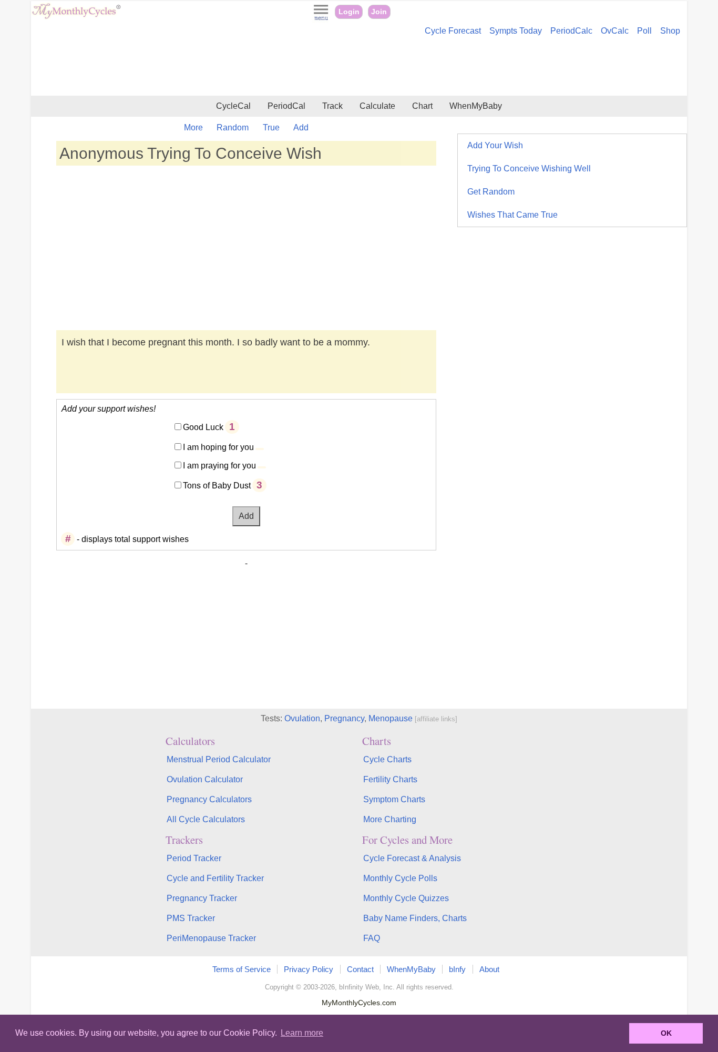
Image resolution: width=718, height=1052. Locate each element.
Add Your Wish (495, 145)
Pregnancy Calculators (209, 799)
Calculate (377, 105)
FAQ (371, 938)
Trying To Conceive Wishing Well (529, 168)
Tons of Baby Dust (217, 485)
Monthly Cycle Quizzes (406, 898)
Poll (644, 30)
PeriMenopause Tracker (211, 938)
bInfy (457, 969)
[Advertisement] (359, 67)
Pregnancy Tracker (202, 898)
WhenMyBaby (475, 105)
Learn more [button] (302, 1032)
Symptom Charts (394, 799)
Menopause (390, 718)
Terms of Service (241, 969)
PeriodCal (286, 105)
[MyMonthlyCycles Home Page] (76, 16)
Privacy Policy (308, 969)
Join (379, 12)
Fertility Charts (390, 779)
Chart (422, 105)
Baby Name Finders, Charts (415, 918)
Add (301, 127)
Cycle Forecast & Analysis (412, 858)
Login (349, 12)
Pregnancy (344, 718)
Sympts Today (515, 30)
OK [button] (666, 1033)
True (271, 127)
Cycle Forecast (453, 30)
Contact (360, 969)
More (193, 127)
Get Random (491, 191)
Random (233, 127)
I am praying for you (219, 465)
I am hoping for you (218, 447)
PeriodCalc (571, 30)
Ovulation (302, 718)
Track (332, 105)
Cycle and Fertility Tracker (215, 878)
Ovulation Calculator (205, 779)
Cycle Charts (387, 759)
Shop (670, 30)
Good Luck (203, 427)
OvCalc (615, 30)
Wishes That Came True (512, 214)
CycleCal (233, 105)
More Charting (389, 819)
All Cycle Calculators (206, 819)
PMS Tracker (191, 918)
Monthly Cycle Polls (400, 878)
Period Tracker (194, 858)
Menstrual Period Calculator (219, 759)
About (489, 969)
